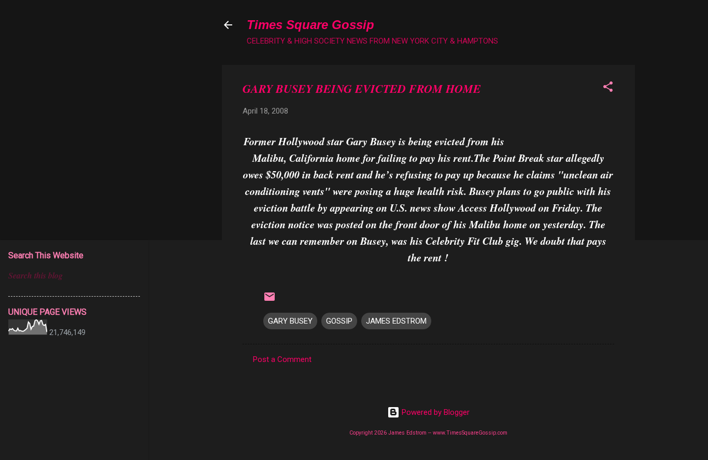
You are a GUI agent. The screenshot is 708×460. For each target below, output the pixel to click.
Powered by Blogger (435, 412)
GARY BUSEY (290, 321)
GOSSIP (339, 321)
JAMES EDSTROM (396, 321)
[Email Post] (269, 300)
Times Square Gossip (310, 25)
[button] (608, 88)
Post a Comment (282, 359)
